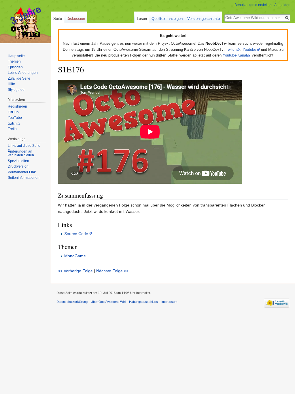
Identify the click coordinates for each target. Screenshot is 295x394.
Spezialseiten (18, 161)
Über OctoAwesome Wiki (108, 301)
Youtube (249, 49)
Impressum (169, 301)
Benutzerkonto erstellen (253, 5)
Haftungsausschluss (143, 301)
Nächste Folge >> (112, 271)
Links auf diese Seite (24, 146)
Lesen (142, 18)
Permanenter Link (22, 172)
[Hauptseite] (25, 23)
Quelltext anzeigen (167, 18)
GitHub (13, 112)
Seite (57, 18)
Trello (12, 129)
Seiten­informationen (23, 178)
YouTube (15, 118)
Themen (14, 61)
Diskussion (76, 18)
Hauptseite (16, 56)
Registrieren (17, 106)
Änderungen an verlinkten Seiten (21, 153)
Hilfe (11, 84)
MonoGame (75, 256)
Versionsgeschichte (203, 18)
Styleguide (16, 90)
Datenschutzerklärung (72, 301)
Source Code (76, 233)
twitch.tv (14, 123)
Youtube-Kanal (235, 55)
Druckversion (18, 166)
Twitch (231, 49)
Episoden (15, 67)
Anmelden (282, 5)
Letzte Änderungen (23, 73)
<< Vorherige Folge (75, 271)
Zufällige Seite (19, 78)
